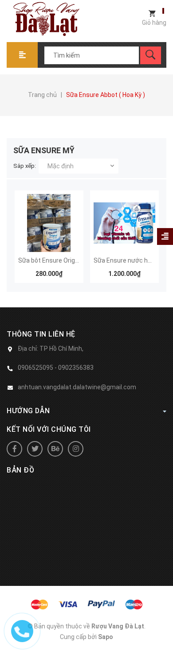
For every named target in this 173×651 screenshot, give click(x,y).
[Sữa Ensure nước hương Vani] (124, 223)
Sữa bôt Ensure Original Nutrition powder (76, 260)
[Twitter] (35, 449)
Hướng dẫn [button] (28, 411)
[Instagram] (75, 449)
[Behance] (55, 449)
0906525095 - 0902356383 (56, 367)
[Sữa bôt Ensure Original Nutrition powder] (49, 223)
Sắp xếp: (24, 166)
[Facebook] (14, 449)
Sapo (105, 636)
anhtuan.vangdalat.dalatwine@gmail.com (77, 387)
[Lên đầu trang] (162, 630)
